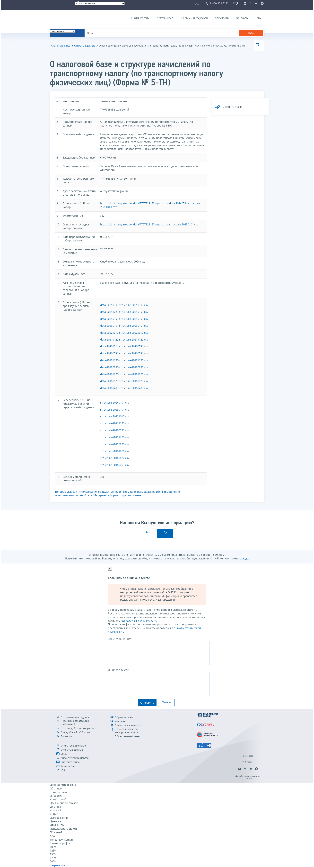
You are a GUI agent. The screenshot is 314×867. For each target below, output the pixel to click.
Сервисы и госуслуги (194, 18)
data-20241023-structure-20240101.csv (124, 312)
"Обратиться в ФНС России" (138, 621)
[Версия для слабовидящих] (197, 3)
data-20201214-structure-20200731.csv (124, 346)
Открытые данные (84, 45)
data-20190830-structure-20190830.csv (124, 367)
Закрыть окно (58, 865)
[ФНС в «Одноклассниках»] (250, 3)
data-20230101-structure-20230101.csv (124, 325)
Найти (251, 33)
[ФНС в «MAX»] (261, 3)
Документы (222, 18)
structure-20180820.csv (114, 458)
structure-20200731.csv (114, 430)
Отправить (147, 702)
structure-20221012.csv (114, 416)
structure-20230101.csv (114, 409)
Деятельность (165, 18)
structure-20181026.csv (114, 451)
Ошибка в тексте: (119, 670)
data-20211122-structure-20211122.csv (124, 339)
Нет (147, 532)
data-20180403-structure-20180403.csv (124, 388)
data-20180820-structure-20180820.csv (124, 381)
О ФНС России (140, 18)
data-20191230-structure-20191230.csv (124, 360)
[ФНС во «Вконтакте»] (245, 3)
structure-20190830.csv (114, 444)
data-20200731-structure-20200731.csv (124, 353)
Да (165, 532)
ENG (258, 18)
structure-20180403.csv (114, 465)
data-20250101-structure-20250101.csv (124, 305)
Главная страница (60, 45)
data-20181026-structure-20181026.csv (124, 374)
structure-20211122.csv (114, 423)
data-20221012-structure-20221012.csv (124, 332)
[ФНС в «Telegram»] (256, 3)
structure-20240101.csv (114, 402)
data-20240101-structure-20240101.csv (124, 319)
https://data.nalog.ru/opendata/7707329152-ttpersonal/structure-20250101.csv (149, 224)
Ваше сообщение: (119, 639)
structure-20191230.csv (114, 437)
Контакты (242, 18)
